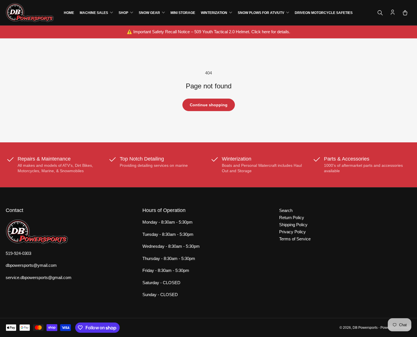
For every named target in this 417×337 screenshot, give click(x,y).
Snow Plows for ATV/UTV (261, 13)
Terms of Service (295, 238)
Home (69, 13)
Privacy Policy (292, 231)
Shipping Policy (293, 224)
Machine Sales (94, 13)
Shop (123, 13)
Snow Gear (149, 13)
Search (285, 210)
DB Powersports (365, 328)
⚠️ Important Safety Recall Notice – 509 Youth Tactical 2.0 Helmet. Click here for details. (208, 31)
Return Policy (291, 217)
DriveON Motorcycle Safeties (324, 13)
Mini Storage (182, 13)
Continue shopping (209, 105)
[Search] (380, 13)
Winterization (214, 13)
